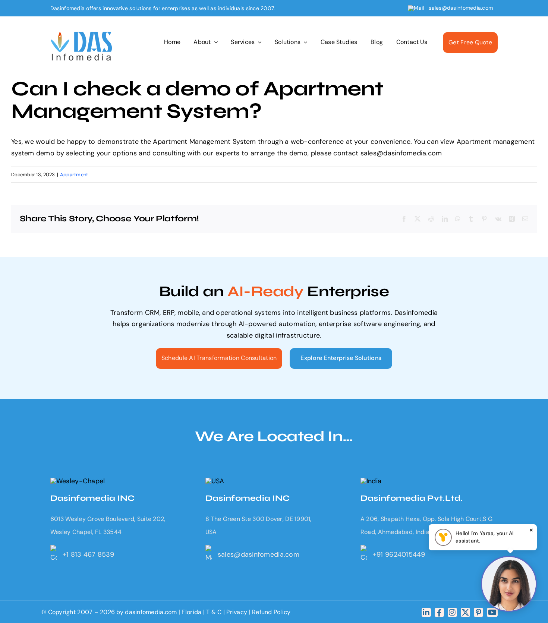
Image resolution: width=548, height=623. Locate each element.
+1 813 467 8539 (88, 554)
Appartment (74, 174)
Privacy (237, 612)
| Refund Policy (269, 612)
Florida (191, 612)
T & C (213, 612)
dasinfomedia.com (151, 612)
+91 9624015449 (399, 554)
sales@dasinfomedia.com (461, 7)
